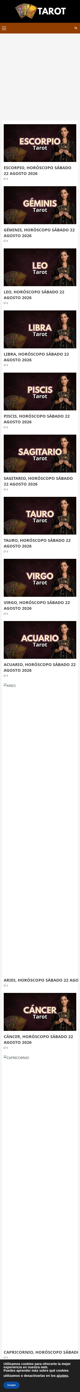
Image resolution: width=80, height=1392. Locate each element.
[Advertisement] (40, 75)
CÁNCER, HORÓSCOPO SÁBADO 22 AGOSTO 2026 (38, 1039)
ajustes (62, 1376)
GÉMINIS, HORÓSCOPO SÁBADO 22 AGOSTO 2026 (39, 232)
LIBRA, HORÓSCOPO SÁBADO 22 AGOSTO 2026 (36, 356)
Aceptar (11, 1385)
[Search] (75, 28)
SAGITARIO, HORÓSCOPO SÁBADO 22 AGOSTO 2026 (38, 481)
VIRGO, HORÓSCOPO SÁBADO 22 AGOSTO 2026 (37, 605)
